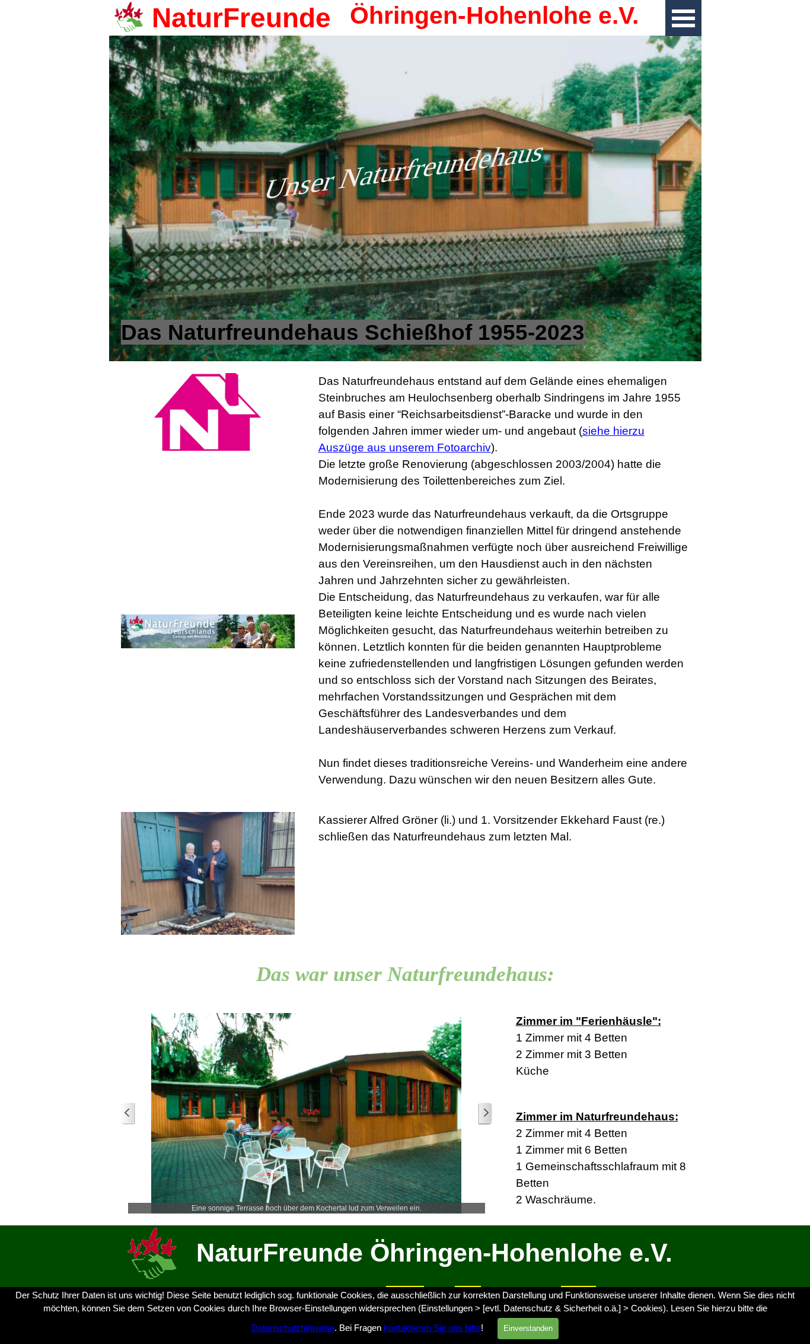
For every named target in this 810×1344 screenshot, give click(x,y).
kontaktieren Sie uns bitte (432, 1328)
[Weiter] (485, 1114)
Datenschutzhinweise (292, 1328)
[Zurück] (128, 1114)
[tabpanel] (405, 332)
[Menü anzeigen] (683, 18)
